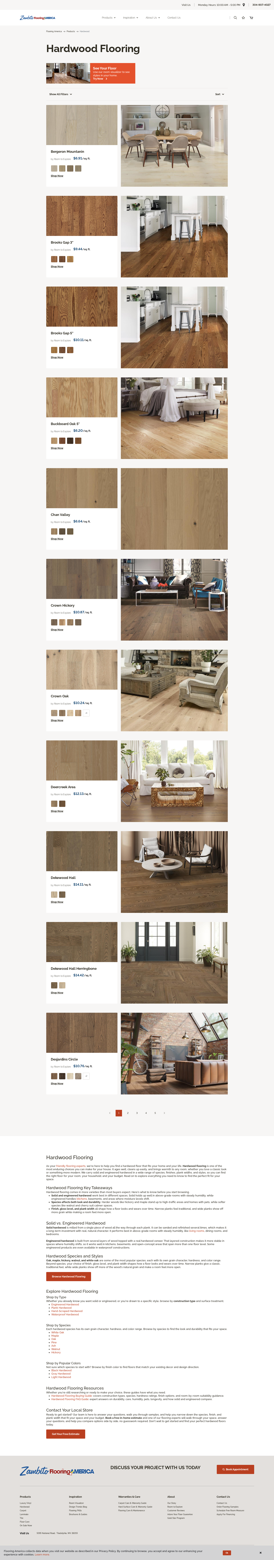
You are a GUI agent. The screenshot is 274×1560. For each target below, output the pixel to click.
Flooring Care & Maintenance (131, 1510)
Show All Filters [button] (58, 94)
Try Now (98, 78)
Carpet (23, 1510)
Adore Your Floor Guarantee (180, 1514)
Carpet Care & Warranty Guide (132, 1503)
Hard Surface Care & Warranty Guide (135, 1507)
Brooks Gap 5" (62, 333)
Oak (53, 1338)
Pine (54, 1342)
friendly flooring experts (70, 1165)
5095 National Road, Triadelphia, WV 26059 (57, 1533)
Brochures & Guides (78, 1514)
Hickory (56, 1352)
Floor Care (24, 1522)
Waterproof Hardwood (65, 1314)
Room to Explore (175, 1507)
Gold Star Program (176, 1518)
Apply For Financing (226, 1514)
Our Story (171, 1503)
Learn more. (42, 1554)
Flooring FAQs (75, 1510)
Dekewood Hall (63, 878)
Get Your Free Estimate (65, 1433)
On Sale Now (26, 1525)
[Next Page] (164, 1113)
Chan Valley (60, 515)
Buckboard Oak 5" (65, 424)
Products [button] (107, 17)
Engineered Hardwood (65, 1304)
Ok (227, 1553)
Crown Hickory (62, 605)
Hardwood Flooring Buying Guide (71, 1395)
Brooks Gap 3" (62, 242)
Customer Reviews (176, 1510)
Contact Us (174, 17)
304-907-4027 (261, 4)
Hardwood (25, 1507)
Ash (53, 1345)
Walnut (55, 1349)
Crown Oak (60, 696)
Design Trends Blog (78, 1507)
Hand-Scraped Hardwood (66, 1311)
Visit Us (186, 4)
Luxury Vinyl (25, 1503)
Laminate (24, 1514)
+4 (86, 713)
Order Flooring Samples (227, 1507)
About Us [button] (151, 17)
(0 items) (251, 17)
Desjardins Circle (64, 1059)
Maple (55, 1335)
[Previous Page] (109, 1113)
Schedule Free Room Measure (230, 1510)
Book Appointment (237, 1469)
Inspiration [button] (129, 17)
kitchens (82, 1198)
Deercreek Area (63, 787)
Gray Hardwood (60, 1373)
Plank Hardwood (61, 1307)
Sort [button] (217, 94)
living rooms (196, 1230)
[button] (235, 18)
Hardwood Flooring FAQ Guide (69, 1399)
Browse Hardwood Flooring (68, 1276)
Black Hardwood (61, 1370)
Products (71, 31)
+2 (86, 1076)
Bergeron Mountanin (67, 152)
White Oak (57, 1332)
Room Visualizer (76, 1503)
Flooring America (54, 31)
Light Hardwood (61, 1377)
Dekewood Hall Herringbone (74, 969)
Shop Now (57, 175)
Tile (21, 1518)
